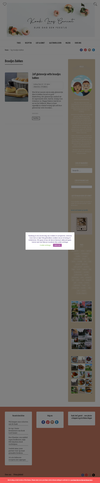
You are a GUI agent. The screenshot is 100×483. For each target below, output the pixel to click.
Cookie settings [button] (45, 245)
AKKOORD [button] (57, 245)
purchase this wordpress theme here (81, 480)
